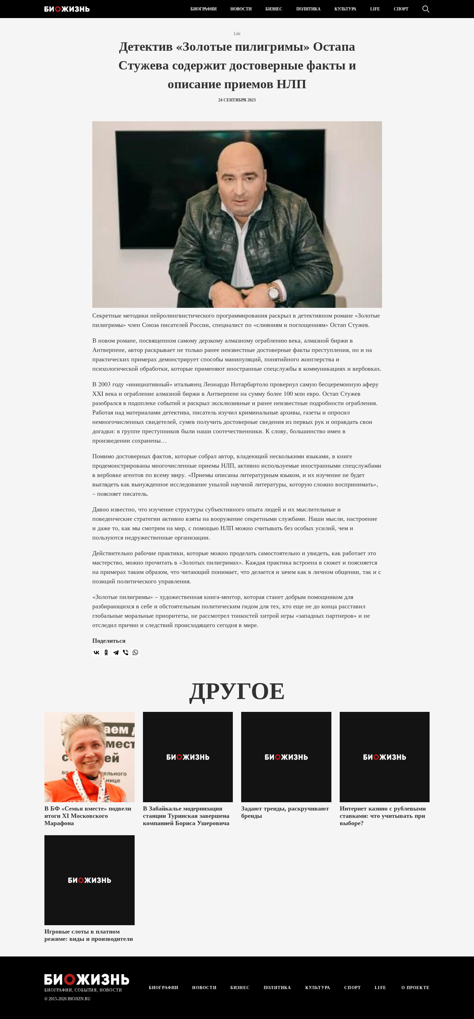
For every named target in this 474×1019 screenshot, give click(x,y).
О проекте (415, 987)
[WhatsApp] (135, 652)
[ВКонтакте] (96, 652)
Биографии (204, 9)
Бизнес (273, 9)
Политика (308, 9)
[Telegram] (116, 652)
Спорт (401, 9)
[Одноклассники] (106, 652)
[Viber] (125, 652)
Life (375, 9)
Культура (345, 9)
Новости (241, 9)
